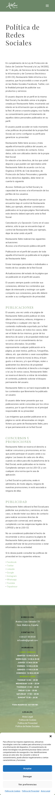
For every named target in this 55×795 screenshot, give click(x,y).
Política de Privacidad (30, 791)
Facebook (11, 562)
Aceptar (27, 768)
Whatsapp (12, 579)
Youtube (11, 583)
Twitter (10, 565)
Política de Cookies (12, 791)
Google (10, 572)
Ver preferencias (27, 784)
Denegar (27, 776)
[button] (50, 736)
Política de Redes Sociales (28, 726)
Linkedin (11, 569)
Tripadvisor (12, 586)
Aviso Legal (45, 791)
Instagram (12, 576)
